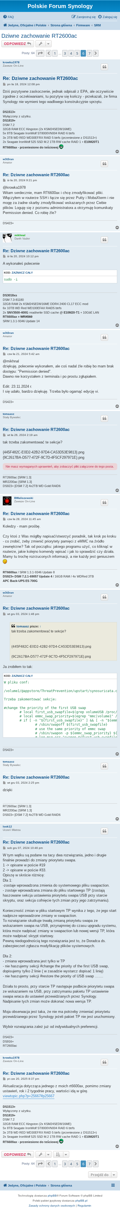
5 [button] (77, 53)
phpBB (52, 1195)
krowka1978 (11, 62)
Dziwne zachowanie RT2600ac (39, 36)
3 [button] (65, 53)
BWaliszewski (23, 497)
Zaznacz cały (22, 272)
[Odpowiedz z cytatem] (104, 67)
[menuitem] (8, 17)
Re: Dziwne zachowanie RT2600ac (40, 78)
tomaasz (8, 413)
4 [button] (71, 53)
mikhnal (20, 235)
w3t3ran (8, 159)
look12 (7, 826)
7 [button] (89, 53)
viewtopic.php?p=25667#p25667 (28, 1096)
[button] (40, 53)
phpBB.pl (81, 1200)
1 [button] (55, 53)
